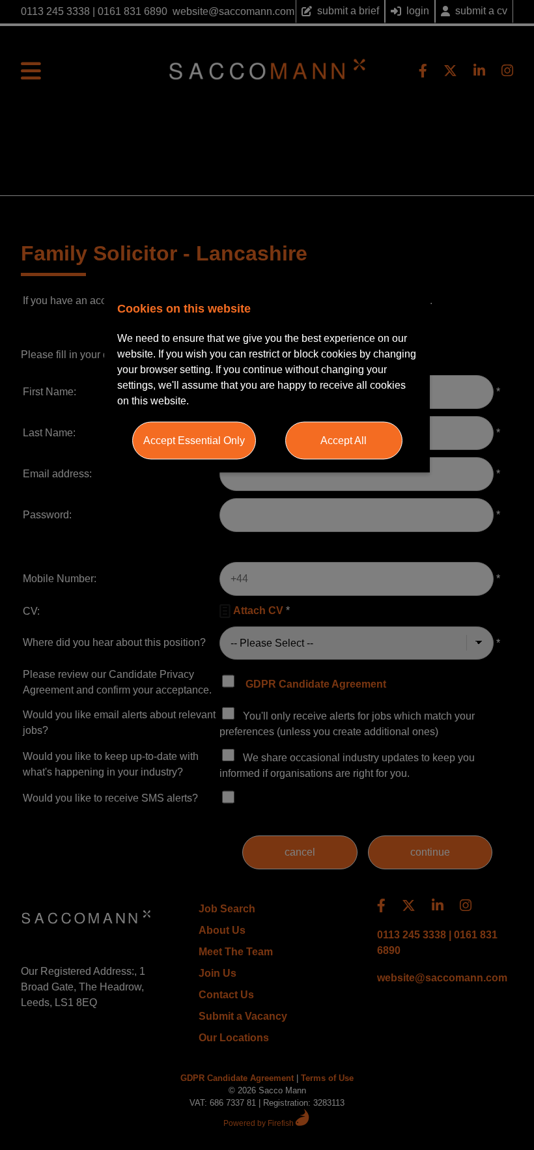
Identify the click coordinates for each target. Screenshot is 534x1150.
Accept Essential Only (194, 439)
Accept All (343, 439)
